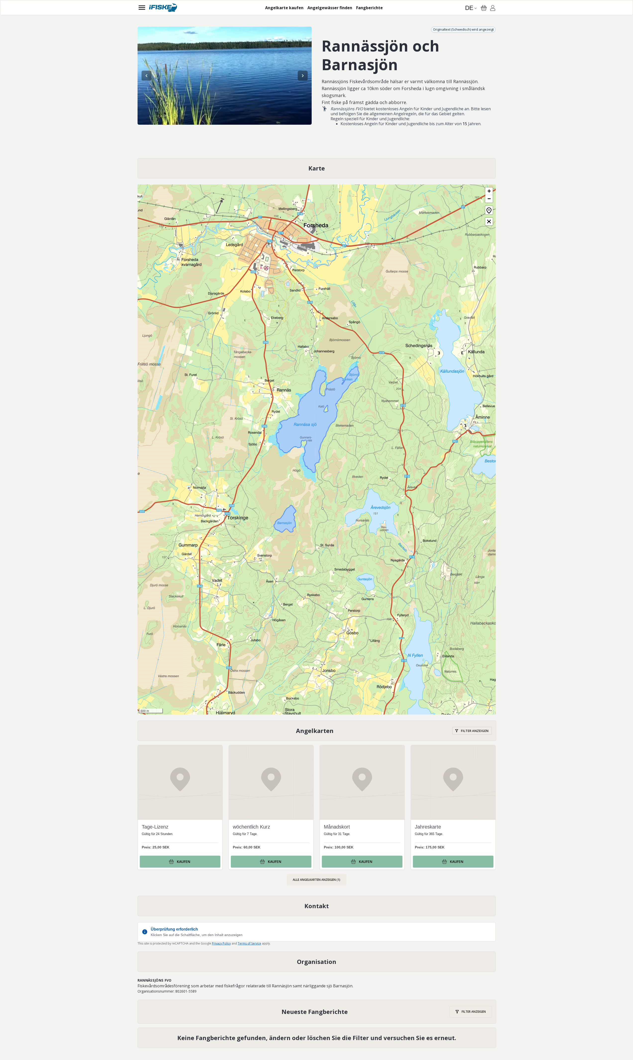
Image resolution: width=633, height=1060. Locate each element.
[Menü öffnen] (142, 7)
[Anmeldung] (493, 8)
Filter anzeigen (474, 730)
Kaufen (183, 861)
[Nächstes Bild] (303, 76)
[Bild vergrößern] (225, 76)
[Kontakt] (316, 906)
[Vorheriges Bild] (146, 76)
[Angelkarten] (317, 731)
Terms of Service (249, 943)
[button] (489, 191)
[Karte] (316, 168)
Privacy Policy (221, 943)
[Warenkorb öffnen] (484, 8)
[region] (225, 76)
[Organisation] (316, 962)
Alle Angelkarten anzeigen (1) (316, 880)
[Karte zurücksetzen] (489, 210)
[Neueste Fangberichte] (317, 1011)
